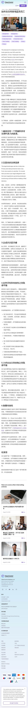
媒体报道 (17, 641)
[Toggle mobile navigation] (25, 2)
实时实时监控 (4, 608)
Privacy (23, 41)
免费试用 (23, 5)
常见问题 (3, 652)
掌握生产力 (3, 635)
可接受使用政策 (4, 659)
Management (5, 33)
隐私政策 (3, 647)
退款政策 (17, 647)
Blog (7, 9)
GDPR (16, 656)
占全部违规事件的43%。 (19, 74)
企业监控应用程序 (5, 633)
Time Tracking (5, 41)
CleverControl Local (5, 601)
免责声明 (3, 654)
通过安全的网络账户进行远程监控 (9, 606)
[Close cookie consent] (25, 689)
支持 (16, 652)
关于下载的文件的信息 (20, 645)
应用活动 (3, 625)
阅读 (22, 512)
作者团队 (3, 645)
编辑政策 (3, 649)
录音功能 (3, 611)
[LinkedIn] (13, 589)
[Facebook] (6, 589)
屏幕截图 (3, 614)
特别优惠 (3, 668)
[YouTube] (9, 589)
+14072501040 (4, 586)
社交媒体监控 (4, 630)
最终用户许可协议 (5, 663)
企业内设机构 (4, 599)
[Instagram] (2, 589)
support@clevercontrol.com (7, 584)
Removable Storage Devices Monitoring (10, 616)
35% (13, 59)
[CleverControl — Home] (12, 2)
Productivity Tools (6, 38)
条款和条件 (3, 656)
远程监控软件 (4, 604)
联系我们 (3, 661)
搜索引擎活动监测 (5, 627)
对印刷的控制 (4, 618)
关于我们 (3, 643)
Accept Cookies (14, 703)
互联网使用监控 (5, 621)
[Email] (16, 589)
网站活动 (3, 623)
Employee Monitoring (7, 36)
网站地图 (3, 666)
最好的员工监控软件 (19, 654)
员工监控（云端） (5, 597)
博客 (2, 641)
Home (3, 9)
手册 (16, 643)
